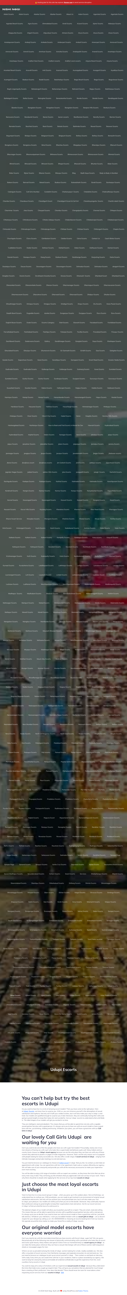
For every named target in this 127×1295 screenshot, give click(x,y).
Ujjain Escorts (46, 995)
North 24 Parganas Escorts (45, 734)
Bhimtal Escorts (114, 154)
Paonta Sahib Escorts (69, 762)
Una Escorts (60, 995)
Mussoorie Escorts (17, 678)
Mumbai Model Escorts (113, 659)
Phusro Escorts (78, 780)
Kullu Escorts (64, 556)
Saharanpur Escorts (29, 855)
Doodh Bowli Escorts (14, 313)
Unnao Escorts (75, 995)
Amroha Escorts (62, 52)
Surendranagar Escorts (110, 930)
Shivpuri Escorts (33, 893)
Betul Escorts (46, 145)
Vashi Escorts (82, 1014)
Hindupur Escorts (109, 407)
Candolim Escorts (50, 192)
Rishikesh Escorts (95, 836)
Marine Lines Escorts (100, 622)
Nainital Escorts (92, 696)
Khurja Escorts (100, 519)
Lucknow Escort (98, 575)
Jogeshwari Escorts (113, 463)
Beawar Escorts (112, 126)
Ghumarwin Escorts (48, 351)
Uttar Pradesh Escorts (109, 995)
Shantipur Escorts (37, 883)
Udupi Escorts (113, 986)
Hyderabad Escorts (112, 425)
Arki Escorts (46, 70)
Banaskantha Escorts (64, 98)
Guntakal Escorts (115, 369)
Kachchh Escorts (116, 472)
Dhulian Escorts (109, 295)
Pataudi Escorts (52, 771)
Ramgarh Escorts (11, 827)
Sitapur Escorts (110, 902)
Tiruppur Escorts (89, 977)
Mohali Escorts (80, 650)
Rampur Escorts (47, 827)
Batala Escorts (62, 126)
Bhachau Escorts (62, 145)
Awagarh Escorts (99, 70)
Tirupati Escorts (55, 977)
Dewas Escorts (66, 276)
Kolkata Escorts (14, 537)
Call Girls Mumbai (32, 192)
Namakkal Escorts (74, 706)
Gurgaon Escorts (79, 379)
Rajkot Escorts (33, 818)
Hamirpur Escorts (11, 397)
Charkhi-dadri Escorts (116, 201)
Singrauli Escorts (17, 902)
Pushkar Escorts (25, 808)
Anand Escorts (97, 52)
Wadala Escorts (10, 1042)
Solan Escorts (98, 911)
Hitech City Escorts (49, 416)
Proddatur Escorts (53, 799)
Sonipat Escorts (113, 911)
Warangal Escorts (28, 1042)
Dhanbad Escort (101, 276)
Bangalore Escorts (34, 108)
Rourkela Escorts (58, 846)
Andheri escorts (54, 61)
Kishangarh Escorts (23, 528)
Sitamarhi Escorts (93, 902)
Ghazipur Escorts (30, 351)
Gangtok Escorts (81, 341)
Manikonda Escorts (48, 622)
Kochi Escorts (40, 528)
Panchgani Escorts (93, 752)
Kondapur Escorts (81, 537)
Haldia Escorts (97, 388)
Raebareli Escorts (80, 808)
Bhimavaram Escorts (75, 154)
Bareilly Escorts (99, 117)
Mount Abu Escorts (44, 659)
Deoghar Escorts (8, 276)
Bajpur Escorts (95, 89)
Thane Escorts (57, 958)
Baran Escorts (48, 117)
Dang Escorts (46, 257)
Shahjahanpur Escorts (99, 874)
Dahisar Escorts (48, 248)
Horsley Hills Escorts (109, 416)
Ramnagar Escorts (29, 827)
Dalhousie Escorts (96, 248)
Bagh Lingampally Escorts (16, 89)
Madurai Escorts (52, 594)
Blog (74, 173)
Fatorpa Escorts (66, 332)
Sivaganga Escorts (32, 911)
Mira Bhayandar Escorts (79, 640)
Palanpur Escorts (30, 752)
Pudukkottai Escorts (110, 799)
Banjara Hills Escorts (91, 108)
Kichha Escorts (115, 519)
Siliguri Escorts (80, 893)
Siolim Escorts (33, 902)
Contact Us (96, 238)
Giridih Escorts (85, 351)
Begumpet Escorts (13, 136)
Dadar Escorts (32, 248)
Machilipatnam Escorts (49, 584)
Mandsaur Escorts (60, 612)
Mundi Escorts (11, 668)
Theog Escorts (108, 958)
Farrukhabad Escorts (11, 332)
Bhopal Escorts (63, 164)
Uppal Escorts (90, 995)
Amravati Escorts (116, 42)
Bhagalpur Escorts (80, 145)
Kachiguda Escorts (11, 481)
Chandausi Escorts (27, 201)
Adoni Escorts (83, 14)
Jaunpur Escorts (62, 453)
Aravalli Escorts (32, 70)
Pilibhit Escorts (94, 780)
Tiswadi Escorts (15, 986)
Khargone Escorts (51, 519)
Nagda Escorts (81, 687)
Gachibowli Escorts (13, 341)
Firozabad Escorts (99, 332)
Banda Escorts (82, 98)
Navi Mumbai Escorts (30, 724)
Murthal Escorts (97, 668)
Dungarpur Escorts (67, 313)
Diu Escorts (97, 304)
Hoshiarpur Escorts (36, 425)
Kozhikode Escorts (89, 547)
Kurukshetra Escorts (26, 565)
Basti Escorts (47, 126)
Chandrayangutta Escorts (93, 201)
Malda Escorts (100, 603)
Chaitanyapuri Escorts (70, 192)
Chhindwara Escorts (30, 220)
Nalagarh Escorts (109, 696)
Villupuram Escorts (32, 1033)
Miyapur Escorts (30, 650)
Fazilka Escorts (82, 332)
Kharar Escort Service (14, 519)
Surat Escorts (92, 930)
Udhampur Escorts (96, 986)
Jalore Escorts (63, 444)
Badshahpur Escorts (61, 80)
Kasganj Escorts (99, 500)
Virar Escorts (48, 1033)
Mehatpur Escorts (25, 640)
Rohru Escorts (9, 846)
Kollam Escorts (30, 537)
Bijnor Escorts (29, 173)
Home (78, 416)
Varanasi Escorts (28, 1014)
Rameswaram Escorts (111, 818)
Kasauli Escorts (66, 500)
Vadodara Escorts (51, 1005)
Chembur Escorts (61, 210)
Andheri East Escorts (35, 61)
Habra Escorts (46, 388)
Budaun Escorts (60, 182)
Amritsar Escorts (45, 52)
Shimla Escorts (90, 883)
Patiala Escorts (14, 780)
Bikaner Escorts (44, 173)
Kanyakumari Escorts (95, 491)
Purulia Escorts (8, 808)
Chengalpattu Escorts (80, 210)
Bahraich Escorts (78, 89)
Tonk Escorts (30, 986)
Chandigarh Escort (45, 201)
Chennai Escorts (99, 210)
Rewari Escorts (62, 836)
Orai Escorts (26, 743)
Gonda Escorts (7, 360)
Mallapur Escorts (11, 612)
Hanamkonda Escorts (62, 397)
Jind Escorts (80, 463)
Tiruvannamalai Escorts (108, 977)
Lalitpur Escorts (83, 565)
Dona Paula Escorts (114, 304)
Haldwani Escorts (113, 388)
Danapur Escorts (29, 257)
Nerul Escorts (10, 734)
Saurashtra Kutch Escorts (113, 864)
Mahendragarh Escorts (94, 594)
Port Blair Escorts (87, 790)
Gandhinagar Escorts (62, 341)
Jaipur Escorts (113, 435)
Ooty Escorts (12, 743)
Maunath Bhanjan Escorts (52, 631)
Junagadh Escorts (82, 472)
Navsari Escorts (49, 724)
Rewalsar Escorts (45, 836)
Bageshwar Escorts (116, 80)
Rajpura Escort (49, 818)
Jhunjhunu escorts (45, 463)
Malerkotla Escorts (117, 603)
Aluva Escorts (83, 33)
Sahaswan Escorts (48, 855)
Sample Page (115, 855)
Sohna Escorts (83, 911)
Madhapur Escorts (15, 594)
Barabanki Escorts (31, 117)
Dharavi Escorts (52, 285)
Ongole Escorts (100, 734)
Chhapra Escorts (116, 210)
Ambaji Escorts (30, 42)
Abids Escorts (9, 14)
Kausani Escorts (10, 509)
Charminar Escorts (12, 210)
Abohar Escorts (39, 14)
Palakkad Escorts (60, 743)
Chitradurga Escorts (28, 229)
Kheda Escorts (84, 519)
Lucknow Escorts (115, 575)
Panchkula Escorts (111, 752)
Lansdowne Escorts (101, 565)
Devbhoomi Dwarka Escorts (45, 276)
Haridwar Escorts (17, 407)
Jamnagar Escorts (12, 453)
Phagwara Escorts (61, 780)
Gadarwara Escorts (32, 341)
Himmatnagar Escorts (90, 407)
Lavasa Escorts (118, 565)
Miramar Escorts (118, 640)
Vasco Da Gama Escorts (63, 1014)
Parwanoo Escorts (88, 762)
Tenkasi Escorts (102, 949)
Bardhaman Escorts (81, 117)
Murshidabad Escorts (78, 668)
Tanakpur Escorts (113, 939)
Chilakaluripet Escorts (95, 220)
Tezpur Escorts (118, 949)
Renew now (68, 2)
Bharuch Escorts (116, 145)
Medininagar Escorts (93, 631)
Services (83, 874)
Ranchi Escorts (81, 827)
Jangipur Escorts (30, 453)
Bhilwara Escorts (56, 154)
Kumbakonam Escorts (82, 556)
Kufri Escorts (31, 556)
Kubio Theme (83, 1291)
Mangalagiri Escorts (96, 612)
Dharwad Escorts (58, 295)
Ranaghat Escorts (64, 827)
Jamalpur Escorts (97, 444)
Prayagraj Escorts (35, 799)
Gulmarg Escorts (83, 369)
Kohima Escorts (89, 528)
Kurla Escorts (100, 556)
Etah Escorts (63, 323)
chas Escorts (28, 210)
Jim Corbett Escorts (64, 463)
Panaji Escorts (76, 752)
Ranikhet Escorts (98, 827)
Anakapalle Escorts (80, 52)
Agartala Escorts (99, 14)
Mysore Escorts (76, 678)
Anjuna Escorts (112, 61)
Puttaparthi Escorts (43, 808)
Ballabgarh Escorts (11, 98)
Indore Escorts (49, 435)
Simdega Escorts (113, 893)
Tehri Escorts (37, 949)
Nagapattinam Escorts (46, 687)
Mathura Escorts (32, 631)
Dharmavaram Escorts (112, 285)
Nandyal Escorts (92, 706)
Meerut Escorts (8, 640)
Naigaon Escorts (76, 696)
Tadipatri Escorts (58, 939)
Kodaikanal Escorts (72, 528)
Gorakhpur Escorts (59, 360)
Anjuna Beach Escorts (94, 61)
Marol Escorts (118, 622)
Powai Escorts (115, 790)
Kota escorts (97, 537)
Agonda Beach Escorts (14, 24)
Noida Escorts (25, 734)
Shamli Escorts (117, 874)
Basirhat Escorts (32, 126)
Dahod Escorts (64, 248)
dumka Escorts (49, 313)
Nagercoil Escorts (98, 687)
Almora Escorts (67, 33)
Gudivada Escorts (12, 369)
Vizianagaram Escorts (111, 1033)
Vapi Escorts (116, 1005)
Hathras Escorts (52, 407)
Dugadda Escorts (33, 313)
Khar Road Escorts (97, 509)
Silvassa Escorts (96, 893)
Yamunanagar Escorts (62, 1042)
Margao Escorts (82, 622)
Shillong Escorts (74, 883)
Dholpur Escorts (93, 295)
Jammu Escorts (114, 444)
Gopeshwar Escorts (25, 360)
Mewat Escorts (60, 640)
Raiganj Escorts (97, 808)
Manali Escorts (27, 612)
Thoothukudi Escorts (73, 967)
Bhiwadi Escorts (31, 164)
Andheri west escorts (73, 61)
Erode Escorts (32, 323)
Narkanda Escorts (79, 715)
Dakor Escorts (79, 248)
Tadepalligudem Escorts (16, 939)
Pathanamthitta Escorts (71, 771)
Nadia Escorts (28, 687)
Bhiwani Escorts (47, 164)
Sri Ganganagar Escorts (35, 921)
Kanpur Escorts (76, 491)
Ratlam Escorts (13, 836)
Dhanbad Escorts (118, 276)
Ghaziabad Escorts (12, 351)
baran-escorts (63, 117)
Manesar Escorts (78, 612)
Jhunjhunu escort (28, 463)
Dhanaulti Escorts (83, 276)
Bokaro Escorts (12, 182)
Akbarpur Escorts (114, 24)
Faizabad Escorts (96, 323)
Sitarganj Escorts (14, 911)
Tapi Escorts (23, 949)
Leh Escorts (30, 575)
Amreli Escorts (28, 52)
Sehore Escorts (54, 874)
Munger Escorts (27, 668)
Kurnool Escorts (115, 556)
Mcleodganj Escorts (74, 631)
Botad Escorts (44, 182)
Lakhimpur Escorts (65, 565)
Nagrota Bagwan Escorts (20, 696)
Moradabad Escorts (98, 650)
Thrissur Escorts (91, 967)
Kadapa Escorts (28, 481)
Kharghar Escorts (33, 519)
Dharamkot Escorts (13, 285)
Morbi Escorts (115, 650)
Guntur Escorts (28, 379)
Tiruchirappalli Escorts (18, 977)
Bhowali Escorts (80, 164)
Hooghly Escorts (91, 416)
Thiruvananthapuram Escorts (23, 967)
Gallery (47, 341)
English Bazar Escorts (14, 323)
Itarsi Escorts (81, 435)
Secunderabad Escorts (36, 874)
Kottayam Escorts (18, 547)
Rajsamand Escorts (67, 818)
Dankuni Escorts (61, 257)
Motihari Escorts (26, 659)
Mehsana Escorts (43, 640)
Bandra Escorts (17, 108)
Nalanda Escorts (18, 706)
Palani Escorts (14, 752)
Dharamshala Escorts (33, 285)
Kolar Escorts (105, 528)
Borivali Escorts (29, 182)
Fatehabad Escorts (31, 332)
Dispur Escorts (83, 304)
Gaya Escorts (97, 341)
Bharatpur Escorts (98, 145)
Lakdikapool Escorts (46, 565)
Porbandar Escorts (69, 790)
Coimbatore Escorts (49, 238)
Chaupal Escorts (44, 210)
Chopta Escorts (118, 229)
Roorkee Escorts (41, 846)
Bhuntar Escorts (97, 164)
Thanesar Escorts (73, 958)
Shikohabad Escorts (56, 883)
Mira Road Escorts (100, 640)
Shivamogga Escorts (108, 883)
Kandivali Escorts (11, 491)
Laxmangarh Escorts (13, 575)
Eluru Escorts (101, 313)
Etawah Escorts (79, 323)
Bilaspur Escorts (61, 173)
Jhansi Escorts (12, 463)
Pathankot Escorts (114, 771)
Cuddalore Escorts (15, 248)
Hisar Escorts (32, 416)
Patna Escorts (30, 780)
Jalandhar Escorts (46, 444)
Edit (62, 1273)
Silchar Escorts (64, 893)
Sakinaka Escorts (66, 855)
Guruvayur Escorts (96, 379)
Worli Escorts (44, 1042)
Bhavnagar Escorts (14, 154)
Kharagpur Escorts (116, 509)
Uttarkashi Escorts (33, 1005)
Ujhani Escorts (30, 995)
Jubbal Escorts (32, 472)
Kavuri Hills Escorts (28, 509)
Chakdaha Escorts (90, 192)
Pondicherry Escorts (50, 790)
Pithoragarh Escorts (14, 790)
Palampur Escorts (113, 743)
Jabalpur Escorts (97, 435)
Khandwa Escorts (62, 509)
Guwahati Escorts (13, 388)
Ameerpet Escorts (98, 42)
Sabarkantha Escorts (115, 846)
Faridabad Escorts (114, 323)
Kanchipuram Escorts (115, 481)
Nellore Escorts (101, 724)
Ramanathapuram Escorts (88, 818)
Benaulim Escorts (114, 136)
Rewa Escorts (29, 836)
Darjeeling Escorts (98, 257)
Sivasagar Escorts (50, 911)
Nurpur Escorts (84, 734)
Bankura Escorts (109, 108)
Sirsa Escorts (77, 902)
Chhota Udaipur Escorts (51, 220)
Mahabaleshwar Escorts (72, 594)
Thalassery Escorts (21, 958)
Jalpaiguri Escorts (79, 444)
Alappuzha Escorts (15, 33)
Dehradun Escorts (82, 266)
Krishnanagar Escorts (14, 556)
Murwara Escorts (114, 668)
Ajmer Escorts (98, 24)
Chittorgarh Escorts (101, 229)
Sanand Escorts (25, 864)
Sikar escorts (49, 893)
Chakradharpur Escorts (110, 192)
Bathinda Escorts (79, 126)
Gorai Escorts (42, 360)
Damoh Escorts (12, 257)
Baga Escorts (99, 80)
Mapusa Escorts (65, 622)
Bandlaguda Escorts (115, 98)
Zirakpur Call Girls (82, 1042)
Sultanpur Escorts (75, 930)
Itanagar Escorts (65, 435)
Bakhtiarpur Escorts (112, 89)
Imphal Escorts (33, 435)
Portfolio (101, 790)
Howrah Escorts (94, 425)
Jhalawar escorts (115, 453)
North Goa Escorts (67, 734)
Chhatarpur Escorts (10, 220)
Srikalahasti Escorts (94, 921)
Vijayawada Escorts (71, 1023)
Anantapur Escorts (115, 52)
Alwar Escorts (113, 33)
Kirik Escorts (7, 528)
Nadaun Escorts (12, 687)
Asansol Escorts (62, 70)
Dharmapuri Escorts (91, 285)
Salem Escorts (83, 855)
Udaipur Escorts (78, 986)
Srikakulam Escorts (56, 921)
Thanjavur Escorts (91, 958)
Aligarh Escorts (32, 33)
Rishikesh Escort (78, 836)
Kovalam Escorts (55, 547)
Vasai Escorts (44, 1014)
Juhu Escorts (66, 472)
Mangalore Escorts (115, 612)
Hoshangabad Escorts (16, 425)
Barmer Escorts (115, 117)
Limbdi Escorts (61, 575)
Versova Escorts (113, 1014)
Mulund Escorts (78, 659)
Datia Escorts (115, 257)
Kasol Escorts (115, 500)
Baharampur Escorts (59, 89)
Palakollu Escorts (95, 743)
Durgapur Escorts (85, 313)
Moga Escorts (65, 650)
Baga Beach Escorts (81, 80)
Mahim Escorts (113, 594)
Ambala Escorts (47, 42)
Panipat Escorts (50, 762)
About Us (69, 14)
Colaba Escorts (66, 238)
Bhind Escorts (15, 164)
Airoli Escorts (67, 24)
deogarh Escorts (119, 266)
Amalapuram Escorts (12, 42)
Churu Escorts (31, 238)
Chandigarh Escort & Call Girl (68, 201)
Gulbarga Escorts (48, 369)
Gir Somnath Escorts (67, 351)
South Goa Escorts (15, 921)
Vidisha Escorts (15, 1023)
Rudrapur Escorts (96, 846)
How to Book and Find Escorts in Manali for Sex (65, 425)
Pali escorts (46, 752)
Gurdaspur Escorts (61, 379)
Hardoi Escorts (116, 397)
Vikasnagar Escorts (110, 1023)
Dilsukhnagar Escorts (14, 304)
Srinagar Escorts (113, 921)
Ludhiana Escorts (29, 584)
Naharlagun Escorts (57, 696)
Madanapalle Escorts (92, 584)
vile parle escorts (14, 1033)
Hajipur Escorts (81, 388)
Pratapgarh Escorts (17, 799)
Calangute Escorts (14, 192)
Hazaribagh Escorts (70, 407)
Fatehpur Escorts (49, 332)
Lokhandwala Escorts (80, 575)
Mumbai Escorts (94, 659)
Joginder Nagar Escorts (13, 472)
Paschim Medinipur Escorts (16, 771)
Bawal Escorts (96, 126)
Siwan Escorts (67, 911)
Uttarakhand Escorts (14, 1005)
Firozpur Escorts (117, 332)
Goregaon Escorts (77, 360)
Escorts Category (48, 323)
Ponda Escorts (32, 790)
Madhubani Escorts (34, 594)
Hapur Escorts (101, 397)
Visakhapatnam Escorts (67, 1033)
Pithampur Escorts (111, 780)
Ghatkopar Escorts (114, 341)
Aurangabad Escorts (80, 70)
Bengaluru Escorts (11, 145)
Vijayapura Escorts (33, 1023)
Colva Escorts (82, 238)
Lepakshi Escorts (45, 575)
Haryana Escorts (35, 407)
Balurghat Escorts (44, 98)
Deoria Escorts (25, 276)
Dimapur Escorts (33, 304)
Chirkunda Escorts (9, 229)
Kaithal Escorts (61, 481)
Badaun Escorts (28, 80)
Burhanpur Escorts (113, 182)
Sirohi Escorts (62, 902)
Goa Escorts (100, 351)
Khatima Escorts (68, 519)
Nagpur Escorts (115, 687)
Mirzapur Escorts (13, 650)
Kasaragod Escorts (30, 500)
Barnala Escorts (15, 126)
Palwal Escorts (60, 752)
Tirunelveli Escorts (38, 977)
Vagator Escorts (69, 1005)
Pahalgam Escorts (42, 743)
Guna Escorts (99, 369)
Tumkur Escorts (45, 986)
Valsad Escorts (101, 1005)
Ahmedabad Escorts (49, 24)
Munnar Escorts (43, 668)
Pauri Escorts (45, 780)
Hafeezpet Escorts (63, 388)
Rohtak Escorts (24, 846)
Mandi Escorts (43, 612)
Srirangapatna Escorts (16, 930)
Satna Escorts (94, 864)
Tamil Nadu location (95, 939)
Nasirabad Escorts (11, 724)
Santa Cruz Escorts (59, 864)
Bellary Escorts (81, 136)
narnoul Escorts (114, 715)
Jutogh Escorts (99, 472)
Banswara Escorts (13, 117)
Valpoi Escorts (85, 1005)
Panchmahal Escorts (31, 762)
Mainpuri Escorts (28, 603)
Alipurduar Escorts (50, 33)
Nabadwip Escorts (109, 678)
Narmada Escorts (97, 715)
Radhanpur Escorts (62, 808)
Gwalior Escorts (31, 388)
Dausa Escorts (26, 266)
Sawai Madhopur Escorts (13, 874)
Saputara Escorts (77, 864)
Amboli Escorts (81, 42)
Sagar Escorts (12, 855)
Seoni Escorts (70, 874)
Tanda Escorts (8, 949)
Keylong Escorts (45, 509)
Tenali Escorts (71, 949)
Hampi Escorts (28, 397)
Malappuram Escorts (62, 603)
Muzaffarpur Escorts (58, 678)
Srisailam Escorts (57, 930)
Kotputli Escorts (112, 537)
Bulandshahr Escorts (78, 182)
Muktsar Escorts (61, 659)
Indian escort (64, 1163)
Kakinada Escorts (78, 481)
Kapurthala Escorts (115, 491)
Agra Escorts (32, 24)
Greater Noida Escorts (116, 360)
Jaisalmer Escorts (29, 444)
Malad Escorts (44, 603)
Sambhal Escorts (99, 855)
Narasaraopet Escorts (15, 715)
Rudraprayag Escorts (77, 846)
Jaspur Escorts (46, 453)
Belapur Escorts (30, 136)
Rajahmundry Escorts (116, 808)
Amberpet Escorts (64, 42)
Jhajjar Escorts (98, 453)
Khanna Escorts (80, 509)
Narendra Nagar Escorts (59, 715)
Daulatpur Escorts (9, 266)
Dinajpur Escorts (50, 304)
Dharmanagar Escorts (71, 285)
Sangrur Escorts (41, 864)
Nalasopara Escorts (36, 706)
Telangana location (54, 949)
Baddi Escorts (44, 80)
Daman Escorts (113, 248)
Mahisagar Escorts (10, 603)
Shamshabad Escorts (18, 883)
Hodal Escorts (66, 416)
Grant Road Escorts (96, 360)
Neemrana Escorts (66, 724)
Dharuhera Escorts (40, 295)
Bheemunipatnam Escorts (35, 154)
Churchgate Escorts (14, 238)
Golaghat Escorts (116, 351)
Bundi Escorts (96, 182)
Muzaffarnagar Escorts (37, 678)
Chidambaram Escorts (73, 220)
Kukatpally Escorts (48, 556)
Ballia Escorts (28, 98)
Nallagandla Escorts (55, 706)
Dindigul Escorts (67, 304)
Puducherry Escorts (91, 799)
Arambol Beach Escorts (12, 70)
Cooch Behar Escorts (112, 238)
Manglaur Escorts (29, 622)
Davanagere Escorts (43, 266)
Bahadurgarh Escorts (39, 89)
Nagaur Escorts (65, 687)
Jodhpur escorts (95, 463)
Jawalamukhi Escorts (80, 453)
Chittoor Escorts (66, 229)
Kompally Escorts (63, 537)
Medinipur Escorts (112, 631)
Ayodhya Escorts (117, 70)
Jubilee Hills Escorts (50, 472)
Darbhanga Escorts (79, 257)
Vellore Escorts (97, 1014)
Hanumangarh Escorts (83, 397)
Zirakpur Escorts (100, 1042)
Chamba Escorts (9, 201)
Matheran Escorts (14, 631)
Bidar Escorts (112, 164)
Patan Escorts (36, 771)
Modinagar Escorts (48, 650)
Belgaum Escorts (47, 136)
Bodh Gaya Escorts (88, 173)
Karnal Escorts (12, 500)
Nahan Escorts (40, 696)
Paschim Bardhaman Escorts (110, 762)
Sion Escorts (48, 902)
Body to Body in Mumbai (109, 173)
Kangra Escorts (28, 491)
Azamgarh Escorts (11, 80)
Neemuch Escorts (84, 724)
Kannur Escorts (44, 491)
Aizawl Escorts (82, 24)
